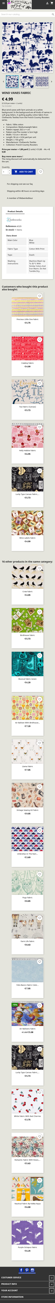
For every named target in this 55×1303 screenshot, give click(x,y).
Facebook (21, 1270)
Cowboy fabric (27, 363)
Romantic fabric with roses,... (27, 1160)
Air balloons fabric (28, 1028)
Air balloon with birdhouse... (27, 722)
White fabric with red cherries (27, 1116)
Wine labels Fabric (27, 538)
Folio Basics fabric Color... (27, 985)
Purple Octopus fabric (27, 1247)
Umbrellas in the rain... (27, 854)
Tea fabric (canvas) (27, 407)
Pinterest (27, 1270)
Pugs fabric (27, 897)
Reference (11, 226)
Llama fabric (27, 766)
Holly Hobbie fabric (27, 450)
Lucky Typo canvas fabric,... (27, 494)
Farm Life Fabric (27, 941)
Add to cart (23, 171)
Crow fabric (28, 591)
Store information (12, 1297)
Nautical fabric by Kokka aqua (28, 1203)
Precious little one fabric (27, 319)
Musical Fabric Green (27, 679)
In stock (10, 229)
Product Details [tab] (15, 211)
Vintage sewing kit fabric (27, 810)
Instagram (32, 1270)
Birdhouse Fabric (27, 635)
